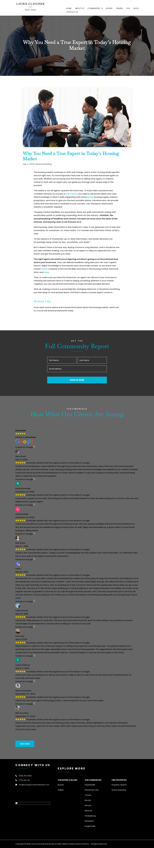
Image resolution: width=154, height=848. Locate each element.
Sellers (119, 9)
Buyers (109, 9)
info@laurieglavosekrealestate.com (34, 785)
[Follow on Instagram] (132, 4)
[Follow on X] (137, 4)
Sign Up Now (77, 380)
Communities (94, 9)
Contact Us (72, 12)
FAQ (128, 9)
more (46, 272)
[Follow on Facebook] (122, 4)
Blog (136, 9)
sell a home (71, 193)
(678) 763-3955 (25, 776)
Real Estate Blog (43, 164)
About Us (79, 9)
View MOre (25, 744)
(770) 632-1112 (24, 780)
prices (90, 197)
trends (44, 269)
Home (68, 9)
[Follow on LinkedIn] (127, 4)
